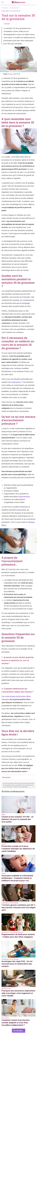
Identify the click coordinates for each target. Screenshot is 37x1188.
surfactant (12, 247)
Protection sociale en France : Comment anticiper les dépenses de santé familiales (18, 848)
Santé (4, 844)
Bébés (3, 814)
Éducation (5, 1018)
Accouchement (14, 8)
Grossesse (5, 8)
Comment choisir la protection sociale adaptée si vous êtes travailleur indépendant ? (16, 1022)
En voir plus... (18, 1031)
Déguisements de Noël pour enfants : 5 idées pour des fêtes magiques (18, 935)
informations (6, 988)
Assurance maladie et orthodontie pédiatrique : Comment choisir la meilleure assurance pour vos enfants (17, 878)
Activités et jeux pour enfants (12, 932)
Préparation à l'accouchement (11, 11)
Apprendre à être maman (10, 903)
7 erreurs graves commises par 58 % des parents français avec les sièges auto (18, 907)
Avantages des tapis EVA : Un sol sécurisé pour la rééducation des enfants (17, 963)
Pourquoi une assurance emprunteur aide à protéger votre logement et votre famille (18, 993)
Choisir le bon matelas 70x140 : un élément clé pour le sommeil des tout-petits (17, 819)
